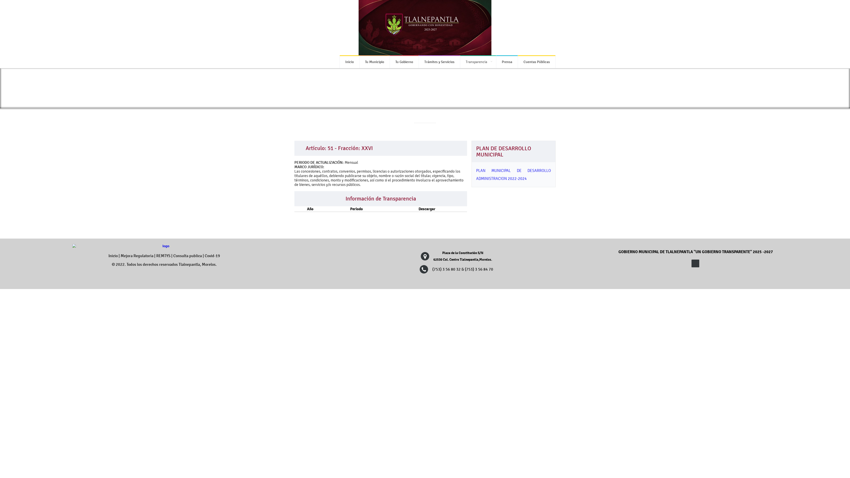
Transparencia (476, 62)
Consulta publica (187, 255)
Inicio (113, 255)
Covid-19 (212, 255)
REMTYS (163, 255)
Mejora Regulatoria (137, 255)
